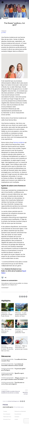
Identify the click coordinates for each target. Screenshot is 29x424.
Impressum (17, 416)
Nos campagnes (6, 414)
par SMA (3, 32)
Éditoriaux (5, 17)
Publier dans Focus (7, 416)
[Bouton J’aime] (2, 277)
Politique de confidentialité (20, 411)
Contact (16, 419)
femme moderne (18, 142)
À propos (5, 411)
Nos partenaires (18, 414)
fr (27, 1)
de (25, 1)
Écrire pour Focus (6, 419)
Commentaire (5, 287)
